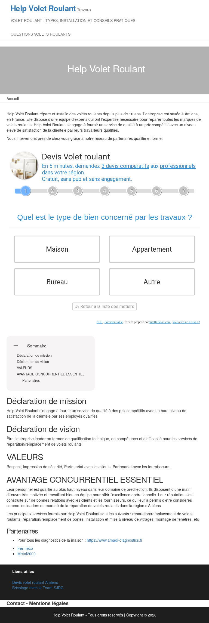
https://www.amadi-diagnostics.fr (114, 540)
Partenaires (31, 380)
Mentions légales (49, 603)
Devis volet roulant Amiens (35, 582)
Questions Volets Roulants (40, 34)
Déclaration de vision (33, 362)
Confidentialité (113, 322)
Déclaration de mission (35, 355)
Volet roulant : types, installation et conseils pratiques (73, 20)
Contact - (18, 603)
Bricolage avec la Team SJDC (37, 587)
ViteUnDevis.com (160, 322)
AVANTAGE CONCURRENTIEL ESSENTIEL (50, 374)
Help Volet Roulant (43, 8)
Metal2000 (26, 553)
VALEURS (24, 368)
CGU (100, 322)
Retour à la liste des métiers (106, 306)
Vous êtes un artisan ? (186, 322)
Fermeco (25, 548)
